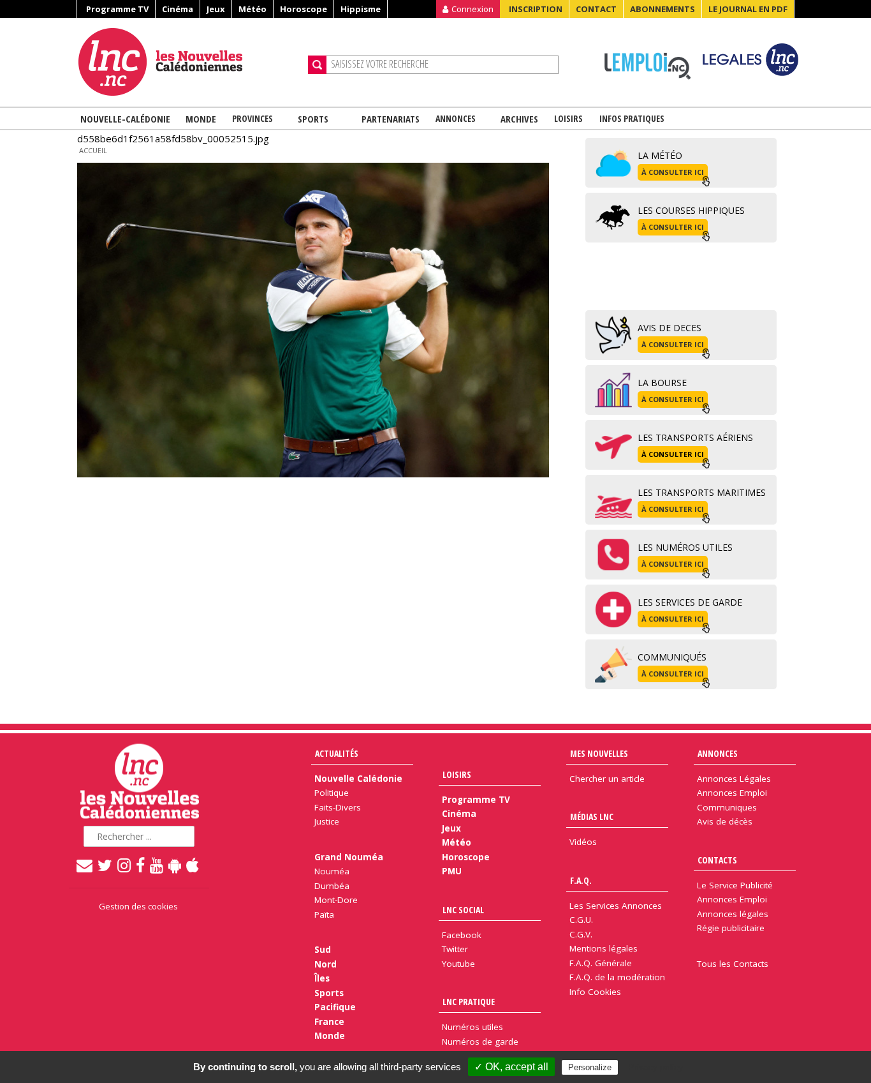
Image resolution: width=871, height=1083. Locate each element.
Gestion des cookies (138, 906)
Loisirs (568, 118)
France (329, 1021)
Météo (252, 9)
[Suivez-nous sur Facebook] (141, 865)
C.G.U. (581, 919)
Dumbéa (331, 886)
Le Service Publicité (735, 885)
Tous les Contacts (732, 963)
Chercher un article (607, 778)
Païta (324, 914)
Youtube (458, 963)
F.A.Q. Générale (600, 963)
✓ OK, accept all (511, 1066)
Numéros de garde (480, 1041)
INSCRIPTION (535, 9)
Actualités (336, 753)
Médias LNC (591, 816)
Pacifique (335, 1007)
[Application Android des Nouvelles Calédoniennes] (175, 865)
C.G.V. (580, 934)
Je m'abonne (644, 35)
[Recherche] (317, 64)
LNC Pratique (469, 1002)
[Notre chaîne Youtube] (157, 865)
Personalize (589, 1067)
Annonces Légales (734, 778)
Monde (201, 118)
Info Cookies (595, 991)
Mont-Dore (336, 900)
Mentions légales (603, 948)
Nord (325, 964)
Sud (322, 949)
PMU (452, 871)
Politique (331, 792)
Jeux (216, 9)
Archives (519, 118)
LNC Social (463, 910)
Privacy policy (655, 1067)
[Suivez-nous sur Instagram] (124, 865)
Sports (313, 118)
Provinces (252, 118)
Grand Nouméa (348, 857)
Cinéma (177, 9)
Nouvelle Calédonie (358, 778)
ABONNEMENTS (662, 9)
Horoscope (303, 9)
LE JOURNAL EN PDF (747, 9)
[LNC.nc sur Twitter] (105, 865)
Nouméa (331, 871)
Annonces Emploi (732, 792)
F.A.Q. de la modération (617, 977)
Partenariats (391, 118)
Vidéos (583, 842)
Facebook (461, 935)
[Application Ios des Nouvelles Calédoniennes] (193, 865)
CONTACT (596, 9)
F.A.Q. (581, 880)
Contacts (717, 860)
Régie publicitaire (731, 928)
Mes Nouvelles (599, 753)
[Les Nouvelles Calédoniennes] (188, 62)
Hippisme (360, 9)
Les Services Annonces (615, 905)
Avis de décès (724, 821)
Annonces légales (732, 914)
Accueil (93, 150)
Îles (322, 978)
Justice (326, 821)
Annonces (455, 118)
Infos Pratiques (631, 118)
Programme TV (117, 9)
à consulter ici (672, 172)
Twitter (455, 949)
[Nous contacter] (85, 865)
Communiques (727, 807)
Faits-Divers (337, 807)
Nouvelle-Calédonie (125, 118)
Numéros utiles (472, 1027)
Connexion (472, 9)
